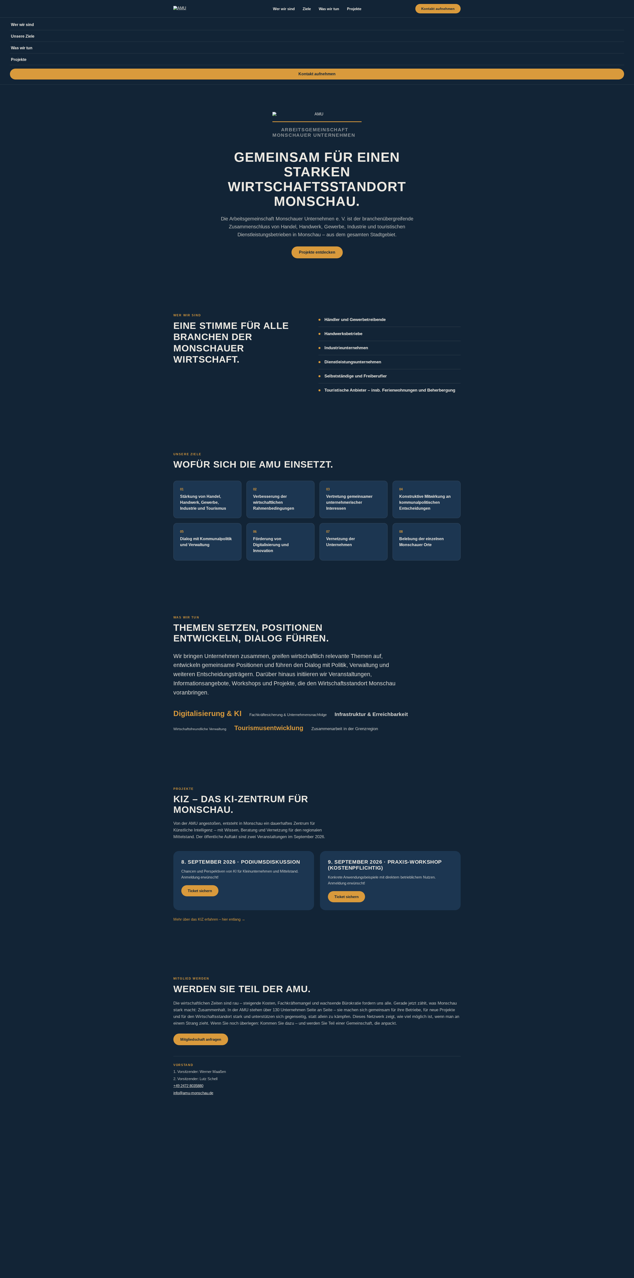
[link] (243, 880)
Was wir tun (329, 9)
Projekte (354, 9)
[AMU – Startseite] (179, 8)
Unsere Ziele (22, 36)
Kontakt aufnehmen (438, 9)
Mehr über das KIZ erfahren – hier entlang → (209, 919)
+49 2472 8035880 (188, 1086)
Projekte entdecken (317, 252)
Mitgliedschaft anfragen (200, 1039)
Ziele (307, 9)
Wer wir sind (284, 9)
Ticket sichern (200, 891)
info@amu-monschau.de (193, 1093)
